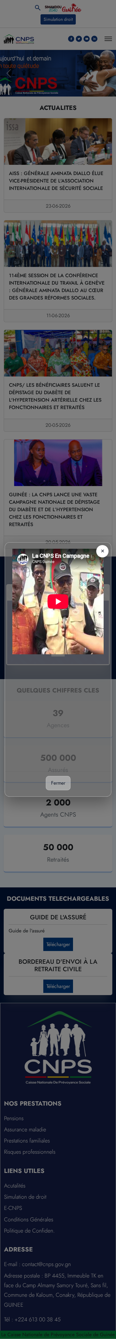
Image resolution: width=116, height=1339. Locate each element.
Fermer (58, 783)
